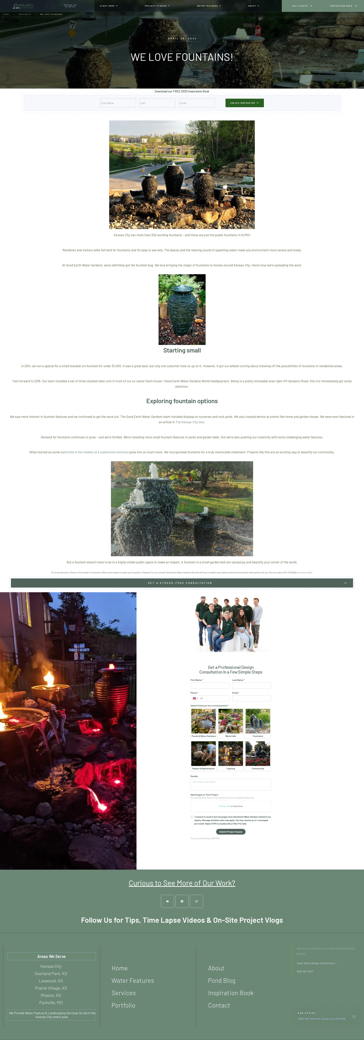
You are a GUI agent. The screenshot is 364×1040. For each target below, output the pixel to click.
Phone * (194, 692)
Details (194, 776)
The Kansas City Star (190, 422)
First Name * (197, 680)
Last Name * (238, 680)
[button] (108, 6)
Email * (235, 692)
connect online (305, 572)
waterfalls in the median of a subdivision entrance (94, 452)
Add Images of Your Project (204, 794)
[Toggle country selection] (195, 698)
